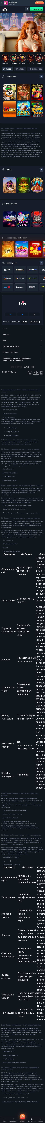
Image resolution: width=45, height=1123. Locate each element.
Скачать (39, 3)
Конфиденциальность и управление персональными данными (17, 359)
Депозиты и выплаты (11, 346)
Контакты (6, 334)
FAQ (4, 340)
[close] (2, 3)
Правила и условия (10, 352)
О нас (5, 329)
